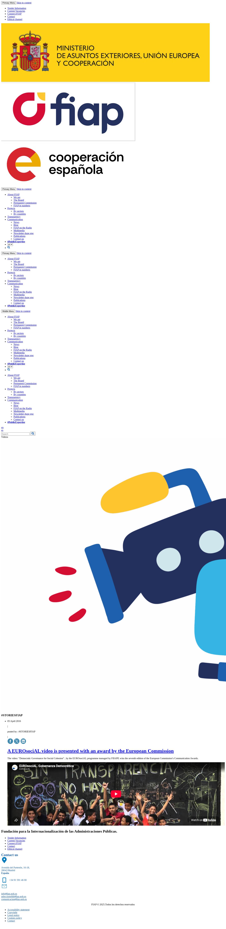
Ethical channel (14, 19)
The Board (19, 200)
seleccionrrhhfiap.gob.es (13, 896)
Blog (16, 225)
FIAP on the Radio (23, 227)
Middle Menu (8, 311)
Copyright (12, 912)
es (2, 430)
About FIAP (13, 194)
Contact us (19, 239)
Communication (15, 219)
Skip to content (24, 2)
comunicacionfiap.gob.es (14, 899)
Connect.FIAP (14, 13)
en (2, 427)
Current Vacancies (16, 11)
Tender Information (16, 8)
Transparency (13, 216)
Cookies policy (14, 918)
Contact (11, 16)
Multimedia (19, 230)
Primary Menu (8, 3)
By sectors (19, 211)
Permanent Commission (25, 203)
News (16, 222)
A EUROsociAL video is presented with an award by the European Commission (90, 751)
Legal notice (13, 915)
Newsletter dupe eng (24, 233)
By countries (20, 214)
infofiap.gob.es (9, 893)
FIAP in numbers (22, 205)
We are (17, 197)
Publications (19, 236)
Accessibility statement (18, 909)
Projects (11, 208)
